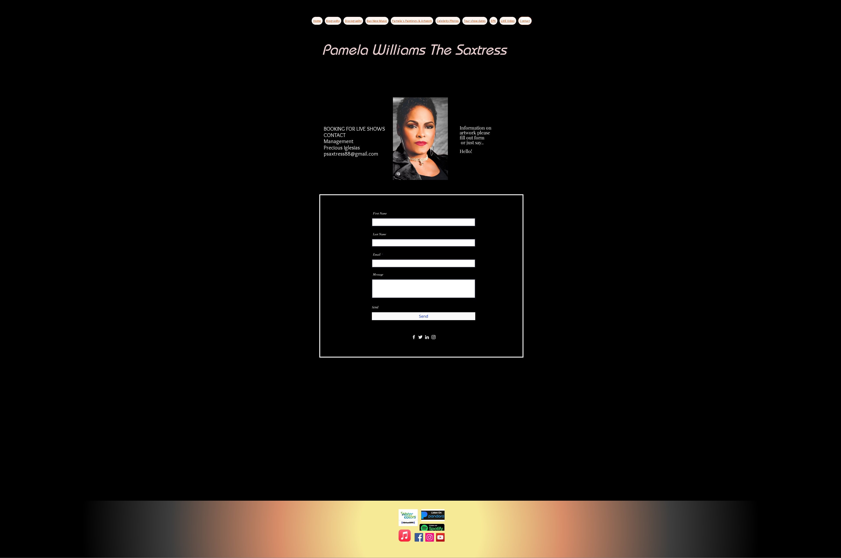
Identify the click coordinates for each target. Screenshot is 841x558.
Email (376, 254)
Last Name (379, 234)
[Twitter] (420, 337)
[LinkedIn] (427, 337)
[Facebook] (414, 337)
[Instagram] (433, 337)
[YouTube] (440, 537)
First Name (380, 213)
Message (378, 274)
